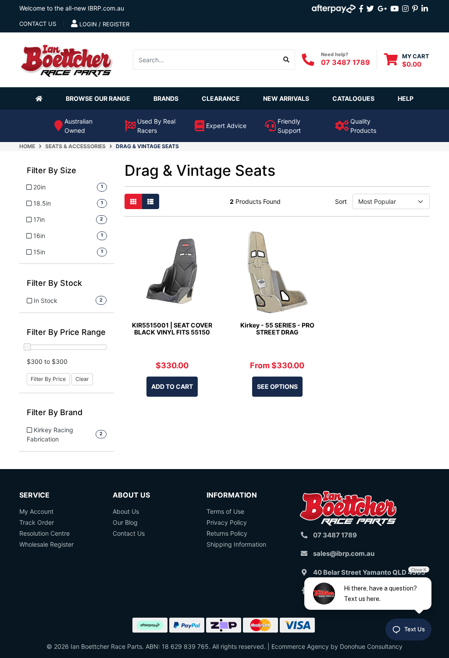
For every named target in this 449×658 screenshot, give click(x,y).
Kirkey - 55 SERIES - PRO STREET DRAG (277, 328)
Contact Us (129, 533)
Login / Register (103, 24)
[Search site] (286, 60)
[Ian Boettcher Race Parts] (66, 59)
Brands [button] (165, 98)
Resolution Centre (44, 533)
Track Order (36, 522)
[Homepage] (41, 98)
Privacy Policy (227, 522)
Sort (341, 201)
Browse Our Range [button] (98, 98)
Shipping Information (236, 544)
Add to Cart (172, 386)
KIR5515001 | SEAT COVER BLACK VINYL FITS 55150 (172, 328)
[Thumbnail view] (133, 201)
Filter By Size (51, 170)
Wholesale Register (46, 544)
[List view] (150, 201)
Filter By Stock (54, 283)
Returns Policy (227, 533)
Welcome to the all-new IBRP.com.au (71, 8)
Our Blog (125, 522)
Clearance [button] (221, 98)
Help (405, 98)
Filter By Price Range (66, 332)
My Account (36, 511)
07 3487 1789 (345, 62)
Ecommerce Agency (300, 646)
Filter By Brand (54, 412)
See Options (277, 386)
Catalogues (353, 98)
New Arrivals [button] (286, 98)
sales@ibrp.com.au (343, 553)
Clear (82, 379)
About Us (126, 511)
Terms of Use (225, 511)
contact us (37, 23)
